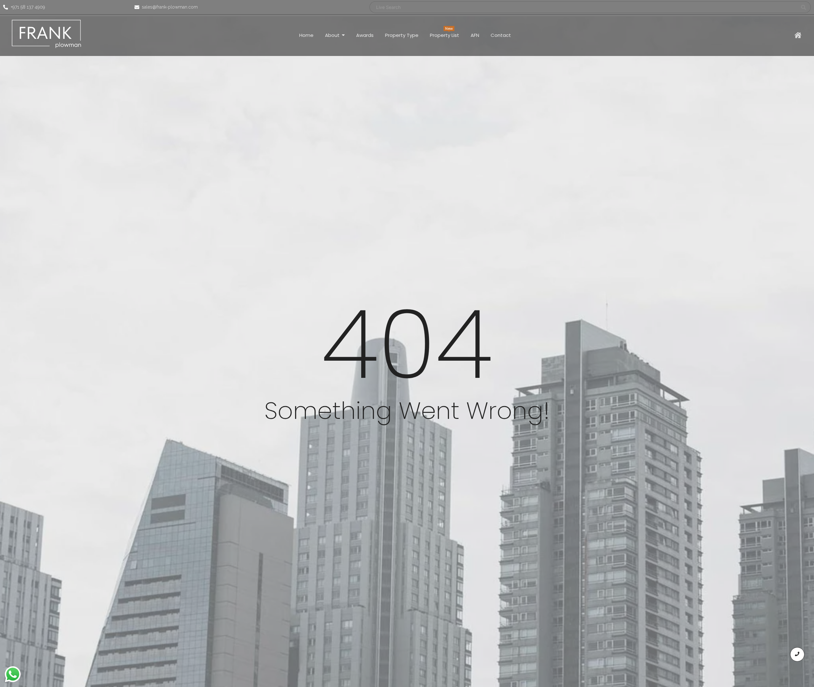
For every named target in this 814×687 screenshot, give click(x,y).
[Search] (804, 7)
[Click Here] (797, 35)
